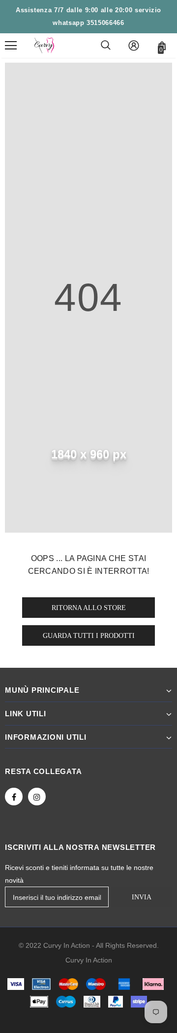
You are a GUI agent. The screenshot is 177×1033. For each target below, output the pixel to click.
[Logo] (44, 45)
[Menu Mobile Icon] (11, 45)
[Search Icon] (106, 45)
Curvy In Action (88, 960)
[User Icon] (133, 45)
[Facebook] (14, 796)
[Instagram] (37, 796)
